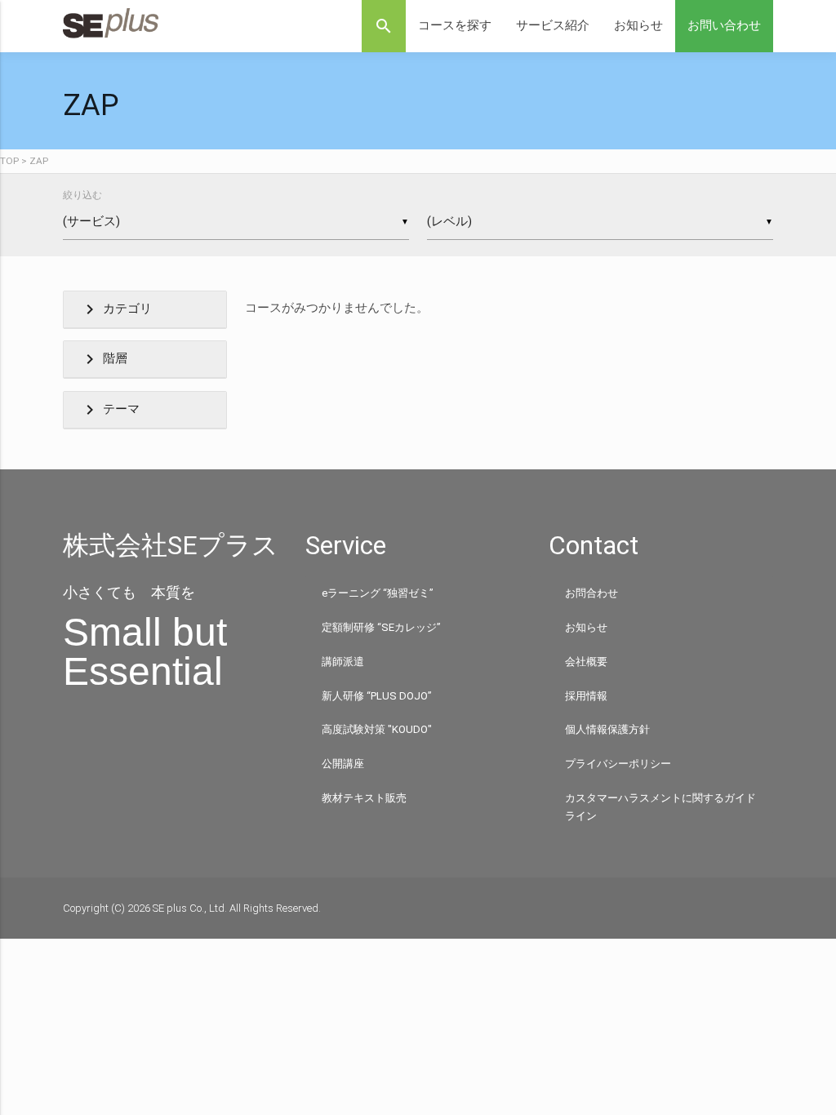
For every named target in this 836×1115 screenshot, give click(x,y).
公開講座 (343, 763)
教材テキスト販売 (364, 798)
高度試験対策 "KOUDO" (377, 729)
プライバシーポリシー (618, 763)
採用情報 (586, 696)
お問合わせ (591, 593)
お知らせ (638, 26)
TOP (9, 161)
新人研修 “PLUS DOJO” (377, 696)
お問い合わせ (724, 26)
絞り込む (82, 195)
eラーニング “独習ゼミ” (378, 593)
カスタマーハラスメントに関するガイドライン (660, 807)
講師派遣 (343, 661)
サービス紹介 (552, 26)
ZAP (38, 161)
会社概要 (586, 661)
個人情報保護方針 (607, 729)
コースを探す (454, 26)
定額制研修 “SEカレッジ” (381, 627)
